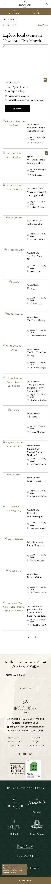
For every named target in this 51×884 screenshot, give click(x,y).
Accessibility (35, 745)
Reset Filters (43, 25)
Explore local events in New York (22, 38)
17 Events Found (9, 25)
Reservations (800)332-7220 (27, 730)
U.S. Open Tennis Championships (17, 89)
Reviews (36, 737)
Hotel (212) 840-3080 (27, 722)
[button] (17, 108)
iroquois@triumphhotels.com (27, 726)
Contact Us (15, 741)
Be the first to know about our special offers (25, 664)
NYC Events (15, 737)
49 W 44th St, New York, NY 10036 (25, 719)
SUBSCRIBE (28, 689)
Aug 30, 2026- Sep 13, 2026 (20, 96)
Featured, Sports (12, 82)
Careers (15, 745)
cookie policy (17, 870)
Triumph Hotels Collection (25, 788)
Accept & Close (9, 873)
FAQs (36, 741)
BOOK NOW (25, 880)
